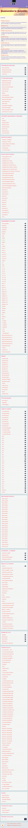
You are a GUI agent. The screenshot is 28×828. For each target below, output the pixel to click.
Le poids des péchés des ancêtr (8, 605)
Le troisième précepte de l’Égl (7, 695)
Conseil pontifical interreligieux (7, 175)
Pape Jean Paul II (5, 193)
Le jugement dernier (5, 615)
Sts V (14, 479)
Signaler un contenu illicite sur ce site (14, 825)
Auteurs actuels (5, 546)
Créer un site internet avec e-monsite (14, 823)
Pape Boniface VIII (5, 212)
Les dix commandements (6, 722)
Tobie (14, 318)
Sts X (14, 483)
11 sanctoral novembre (14, 432)
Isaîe (14, 244)
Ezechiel (14, 233)
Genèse (14, 240)
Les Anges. (4, 780)
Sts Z (14, 487)
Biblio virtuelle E (5, 507)
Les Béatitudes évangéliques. (7, 658)
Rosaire (3, 391)
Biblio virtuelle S (5, 534)
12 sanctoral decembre (14, 434)
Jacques (14, 246)
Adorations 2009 (5, 358)
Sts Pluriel (14, 490)
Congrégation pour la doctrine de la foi (9, 165)
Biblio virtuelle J (5, 517)
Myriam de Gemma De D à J (14, 337)
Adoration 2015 (5, 368)
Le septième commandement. (7, 707)
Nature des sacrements (6, 685)
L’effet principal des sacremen (7, 682)
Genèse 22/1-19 (4, 55)
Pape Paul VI (4, 196)
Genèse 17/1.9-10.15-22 (6, 30)
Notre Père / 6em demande (7, 730)
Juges (14, 264)
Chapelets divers (5, 393)
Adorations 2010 (5, 360)
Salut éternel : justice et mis (7, 572)
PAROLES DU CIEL (14, 555)
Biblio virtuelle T (5, 536)
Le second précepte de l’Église (7, 697)
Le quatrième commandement (7, 714)
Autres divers (14, 74)
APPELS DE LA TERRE (14, 553)
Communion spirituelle (6, 578)
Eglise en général (5, 761)
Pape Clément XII (5, 210)
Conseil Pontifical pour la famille (8, 173)
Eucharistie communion (6, 674)
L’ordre (3, 666)
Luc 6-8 (14, 271)
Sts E (14, 444)
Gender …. (4, 601)
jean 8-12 (14, 252)
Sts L (14, 458)
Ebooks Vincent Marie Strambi (14, 86)
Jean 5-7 (14, 250)
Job (14, 262)
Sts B (14, 438)
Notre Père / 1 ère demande (7, 740)
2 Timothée (14, 322)
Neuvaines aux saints (6, 381)
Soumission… (4, 592)
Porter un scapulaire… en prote (7, 570)
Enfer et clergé (4, 582)
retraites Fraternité (5, 122)
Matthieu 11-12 (14, 298)
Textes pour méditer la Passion (14, 109)
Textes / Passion (14, 91)
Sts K (14, 456)
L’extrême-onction (5, 668)
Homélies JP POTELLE (6, 145)
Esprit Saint (4, 763)
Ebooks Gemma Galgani (14, 82)
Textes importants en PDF (7, 156)
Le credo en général (5, 784)
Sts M (14, 461)
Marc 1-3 (14, 283)
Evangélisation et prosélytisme (7, 628)
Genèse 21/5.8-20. (5, 49)
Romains (14, 310)
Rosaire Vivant (4, 128)
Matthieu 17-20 (14, 302)
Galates (14, 238)
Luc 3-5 (14, 269)
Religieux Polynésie (5, 797)
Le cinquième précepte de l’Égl (7, 691)
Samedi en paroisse (5, 126)
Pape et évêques (5, 757)
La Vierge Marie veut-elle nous (7, 576)
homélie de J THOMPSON (7, 139)
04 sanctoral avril (14, 417)
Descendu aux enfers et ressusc (8, 769)
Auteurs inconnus (5, 544)
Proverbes (14, 308)
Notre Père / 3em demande (7, 736)
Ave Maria (4, 726)
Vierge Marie (4, 402)
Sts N (14, 463)
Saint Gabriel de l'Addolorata (14, 105)
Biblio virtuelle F (5, 509)
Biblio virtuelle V (5, 538)
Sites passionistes (5, 795)
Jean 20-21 (14, 258)
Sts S (14, 473)
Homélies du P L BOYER (6, 141)
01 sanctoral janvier (14, 411)
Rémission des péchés (6, 751)
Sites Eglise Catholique (6, 799)
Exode (14, 235)
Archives (14, 566)
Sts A (14, 436)
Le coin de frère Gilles (6, 150)
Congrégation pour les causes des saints (9, 169)
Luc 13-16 (14, 277)
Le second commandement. (7, 718)
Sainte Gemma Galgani (14, 107)
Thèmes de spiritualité (14, 351)
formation (4, 120)
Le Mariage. (4, 664)
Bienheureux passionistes (14, 69)
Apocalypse (14, 225)
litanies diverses (5, 371)
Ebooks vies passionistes (14, 99)
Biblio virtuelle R (5, 531)
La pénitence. (4, 670)
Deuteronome (14, 227)
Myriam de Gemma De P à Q (14, 341)
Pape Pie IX (4, 206)
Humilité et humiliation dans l (7, 617)
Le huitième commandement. (7, 705)
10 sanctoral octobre (14, 429)
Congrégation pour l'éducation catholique (9, 167)
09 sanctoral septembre (14, 427)
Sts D (14, 442)
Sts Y (14, 485)
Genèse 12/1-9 (4, 25)
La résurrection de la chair (7, 749)
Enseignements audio (14, 345)
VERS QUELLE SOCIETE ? (14, 559)
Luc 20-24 (14, 281)
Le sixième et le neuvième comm (8, 709)
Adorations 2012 (5, 364)
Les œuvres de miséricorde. (7, 656)
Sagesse (14, 312)
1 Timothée (14, 320)
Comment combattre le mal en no (8, 613)
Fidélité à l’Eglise (5, 586)
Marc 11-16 (14, 289)
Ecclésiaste (14, 229)
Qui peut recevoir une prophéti (7, 607)
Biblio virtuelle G (5, 511)
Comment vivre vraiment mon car (8, 603)
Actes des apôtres (14, 223)
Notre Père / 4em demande (7, 734)
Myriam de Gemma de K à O (14, 339)
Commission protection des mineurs (8, 183)
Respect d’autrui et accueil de (7, 574)
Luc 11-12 (14, 275)
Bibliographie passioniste (14, 80)
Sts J (14, 454)
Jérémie (14, 260)
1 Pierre (14, 331)
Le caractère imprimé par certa (7, 680)
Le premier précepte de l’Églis (7, 699)
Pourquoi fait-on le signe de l (7, 624)
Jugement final (4, 765)
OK (25, 819)
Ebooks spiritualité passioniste (14, 97)
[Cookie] (2, 825)
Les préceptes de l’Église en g (7, 701)
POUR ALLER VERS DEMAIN (14, 557)
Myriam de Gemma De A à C (14, 335)
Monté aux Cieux (5, 767)
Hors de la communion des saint (8, 753)
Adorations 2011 (5, 362)
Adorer (3, 595)
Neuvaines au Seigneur (6, 379)
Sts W (14, 481)
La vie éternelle (5, 747)
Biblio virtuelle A (5, 498)
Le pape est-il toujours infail (7, 568)
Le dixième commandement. (7, 703)
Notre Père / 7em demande (7, 728)
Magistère (14, 634)
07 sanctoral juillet (14, 423)
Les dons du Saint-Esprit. (6, 660)
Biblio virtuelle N (5, 523)
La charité (4, 621)
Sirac (14, 314)
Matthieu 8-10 (14, 295)
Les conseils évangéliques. (7, 687)
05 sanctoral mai (14, 419)
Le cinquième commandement (7, 711)
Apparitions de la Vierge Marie (7, 588)
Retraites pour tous (5, 124)
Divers (3, 216)
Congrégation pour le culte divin (7, 162)
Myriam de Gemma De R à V (14, 343)
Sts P (14, 467)
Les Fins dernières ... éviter (7, 649)
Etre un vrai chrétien (5, 788)
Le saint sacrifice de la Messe (7, 672)
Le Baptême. (4, 678)
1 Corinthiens (14, 324)
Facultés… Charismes (6, 597)
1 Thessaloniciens (14, 333)
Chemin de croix (5, 385)
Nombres (14, 306)
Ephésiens (14, 231)
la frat (3, 118)
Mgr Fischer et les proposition (7, 643)
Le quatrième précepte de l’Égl (7, 693)
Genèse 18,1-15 (4, 36)
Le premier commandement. (7, 720)
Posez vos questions (6, 810)
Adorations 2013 (5, 366)
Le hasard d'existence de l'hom (7, 626)
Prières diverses (5, 387)
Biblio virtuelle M (5, 521)
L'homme (3, 778)
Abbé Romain (14, 641)
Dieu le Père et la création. (7, 782)
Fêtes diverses (4, 400)
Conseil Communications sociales (8, 179)
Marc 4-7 (14, 285)
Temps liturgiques (5, 404)
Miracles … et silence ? (6, 609)
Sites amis (4, 801)
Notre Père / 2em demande (7, 738)
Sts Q (14, 469)
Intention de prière (5, 812)
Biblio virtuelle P (5, 527)
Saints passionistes (14, 67)
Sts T (14, 475)
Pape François (4, 189)
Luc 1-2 (14, 266)
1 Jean (14, 329)
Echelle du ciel (14, 349)
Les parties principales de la (7, 786)
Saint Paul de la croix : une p (7, 111)
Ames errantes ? (5, 584)
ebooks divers (14, 103)
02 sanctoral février (14, 413)
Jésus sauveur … (5, 590)
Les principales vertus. (6, 662)
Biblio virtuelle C (5, 502)
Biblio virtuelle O (5, 525)
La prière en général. (5, 745)
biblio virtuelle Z (5, 542)
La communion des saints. (7, 755)
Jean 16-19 (14, 256)
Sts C (14, 440)
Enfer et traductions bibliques (7, 580)
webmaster (4, 808)
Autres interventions (5, 132)
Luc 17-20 (14, 279)
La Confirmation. (5, 676)
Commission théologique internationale (9, 185)
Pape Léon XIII (4, 208)
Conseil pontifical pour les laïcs (7, 177)
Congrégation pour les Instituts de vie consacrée (11, 171)
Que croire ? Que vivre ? (6, 611)
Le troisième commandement (7, 716)
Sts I (14, 452)
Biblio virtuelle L (5, 519)
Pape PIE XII (4, 200)
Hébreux (14, 242)
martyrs (14, 492)
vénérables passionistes (14, 71)
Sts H (14, 450)
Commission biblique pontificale (8, 181)
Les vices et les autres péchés (7, 651)
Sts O (14, 465)
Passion (3, 383)
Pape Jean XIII (4, 198)
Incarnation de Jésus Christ (7, 774)
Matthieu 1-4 (14, 291)
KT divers (14, 347)
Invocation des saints (6, 724)
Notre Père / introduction (6, 743)
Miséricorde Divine (5, 130)
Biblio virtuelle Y (5, 540)
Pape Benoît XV (5, 214)
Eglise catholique (5, 759)
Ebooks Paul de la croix (14, 84)
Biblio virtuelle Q (5, 529)
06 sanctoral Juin (14, 421)
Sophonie (14, 316)
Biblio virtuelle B (5, 500)
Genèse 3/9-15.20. (5, 20)
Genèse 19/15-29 (5, 43)
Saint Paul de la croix (14, 101)
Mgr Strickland (14, 636)
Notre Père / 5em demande (7, 732)
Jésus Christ (4, 776)
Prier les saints (4, 389)
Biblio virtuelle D (5, 505)
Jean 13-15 (14, 254)
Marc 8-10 (14, 287)
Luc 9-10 (14, 273)
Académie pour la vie (6, 158)
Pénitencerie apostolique (6, 187)
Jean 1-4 (14, 248)
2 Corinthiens (14, 327)
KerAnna (14, 93)
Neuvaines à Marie (5, 377)
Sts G (14, 448)
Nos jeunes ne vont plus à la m (7, 619)
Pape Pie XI (4, 202)
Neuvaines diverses (5, 375)
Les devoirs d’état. (5, 689)
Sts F (14, 446)
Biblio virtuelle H (5, 513)
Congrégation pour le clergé (7, 160)
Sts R (14, 471)
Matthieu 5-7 (14, 293)
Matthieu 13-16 (14, 300)
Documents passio (14, 95)
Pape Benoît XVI (5, 191)
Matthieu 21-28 (14, 304)
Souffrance (4, 599)
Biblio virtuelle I (5, 515)
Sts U (14, 477)
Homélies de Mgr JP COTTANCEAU (8, 143)
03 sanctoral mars (14, 415)
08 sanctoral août (14, 425)
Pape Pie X (4, 204)
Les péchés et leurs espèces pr (8, 653)
